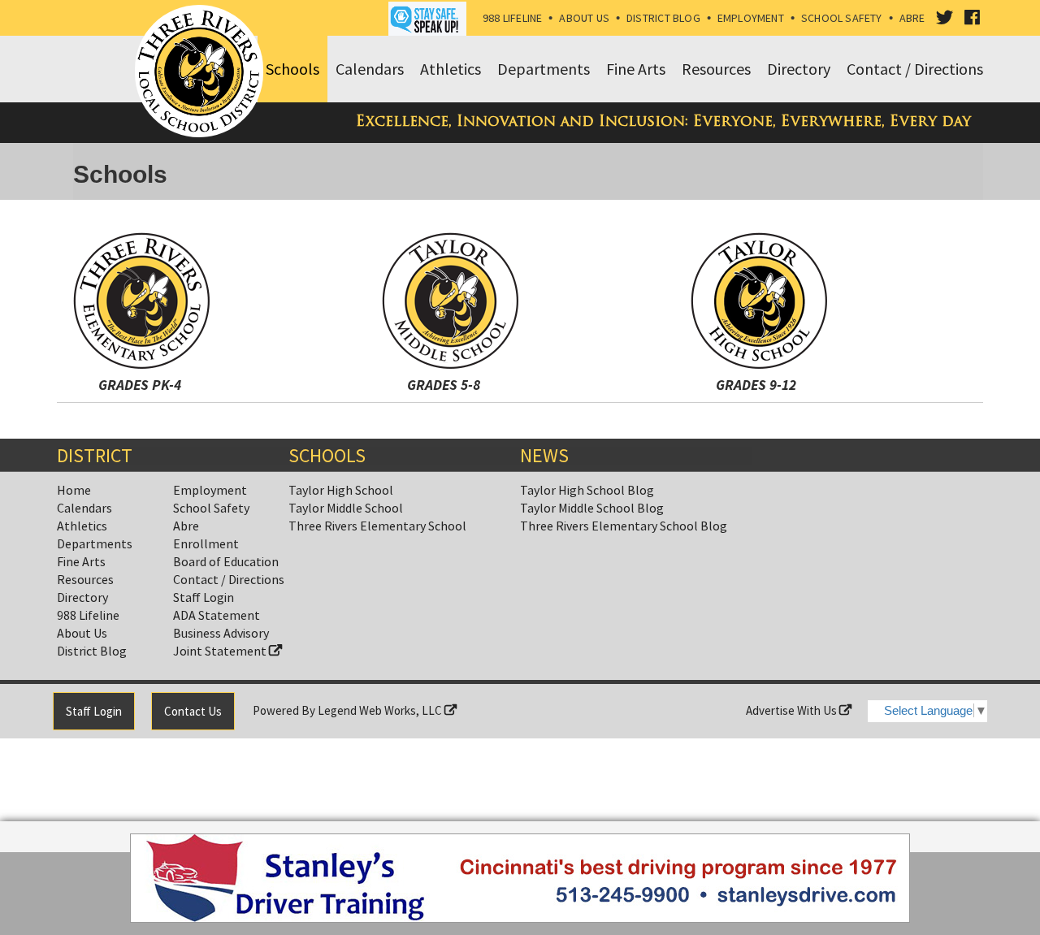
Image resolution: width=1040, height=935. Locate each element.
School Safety (841, 18)
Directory (82, 597)
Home (74, 490)
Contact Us (193, 711)
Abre (912, 18)
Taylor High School (340, 490)
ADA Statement (216, 615)
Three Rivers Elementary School (377, 525)
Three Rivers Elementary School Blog (623, 525)
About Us (584, 18)
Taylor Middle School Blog (592, 508)
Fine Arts (81, 561)
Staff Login (203, 597)
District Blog (663, 18)
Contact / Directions (228, 579)
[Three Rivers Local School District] (202, 72)
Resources (85, 579)
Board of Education (226, 561)
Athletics (82, 525)
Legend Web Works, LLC (381, 710)
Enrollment (206, 543)
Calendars (84, 508)
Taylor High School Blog (587, 490)
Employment (750, 18)
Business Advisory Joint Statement (221, 642)
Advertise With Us (792, 710)
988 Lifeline (513, 18)
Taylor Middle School (345, 508)
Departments (94, 543)
